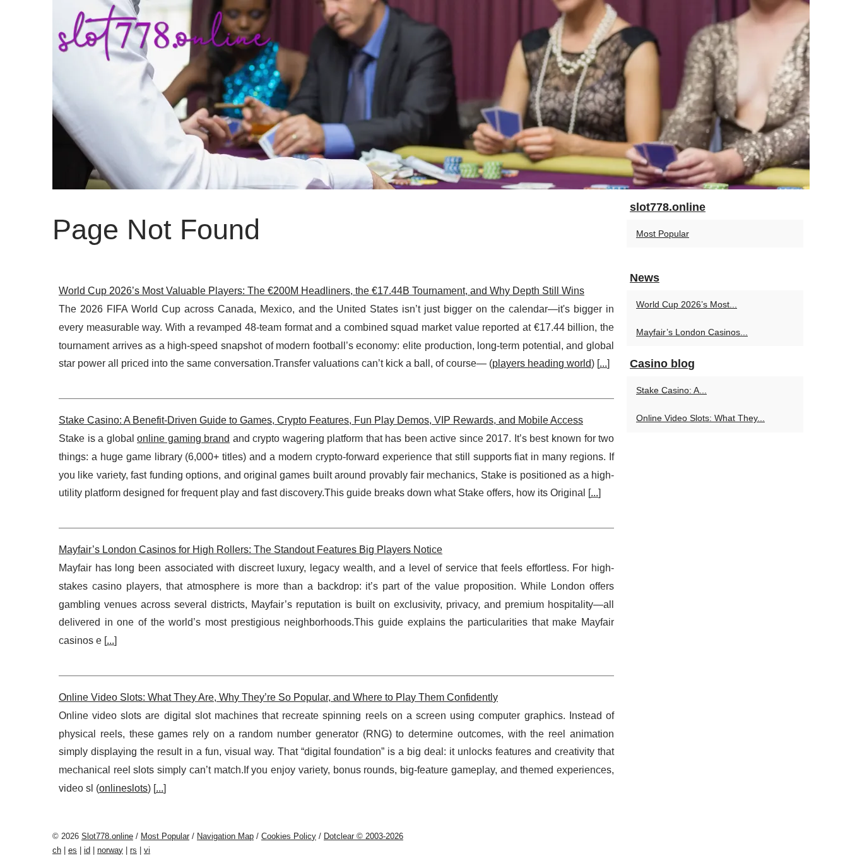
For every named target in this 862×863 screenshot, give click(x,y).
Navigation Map (225, 836)
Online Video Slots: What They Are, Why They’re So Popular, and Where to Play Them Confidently (278, 697)
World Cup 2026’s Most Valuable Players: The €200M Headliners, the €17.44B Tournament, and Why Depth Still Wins (321, 290)
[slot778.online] (431, 94)
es (72, 850)
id (87, 850)
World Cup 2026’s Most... (686, 304)
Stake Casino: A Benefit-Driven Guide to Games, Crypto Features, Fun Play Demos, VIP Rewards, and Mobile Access (321, 420)
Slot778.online (107, 836)
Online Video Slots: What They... (700, 418)
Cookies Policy (288, 836)
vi (147, 850)
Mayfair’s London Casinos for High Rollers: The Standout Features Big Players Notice (250, 549)
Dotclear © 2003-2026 (363, 836)
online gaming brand (183, 438)
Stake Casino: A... (671, 390)
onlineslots (123, 788)
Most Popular (662, 234)
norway (110, 850)
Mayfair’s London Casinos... (692, 332)
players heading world (541, 363)
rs (133, 850)
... (603, 363)
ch (56, 850)
